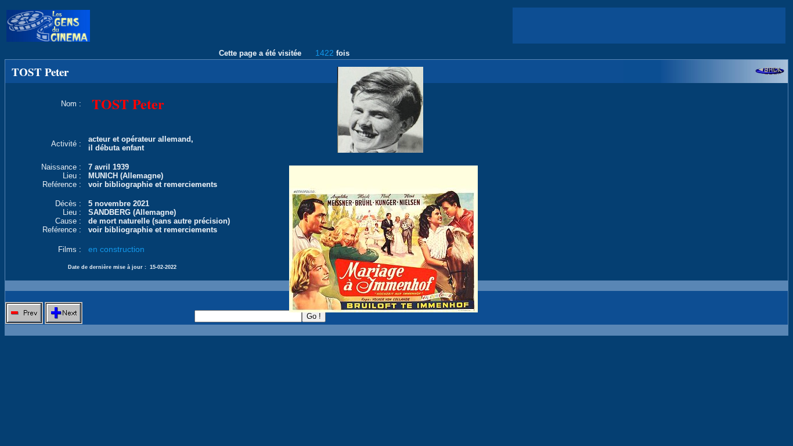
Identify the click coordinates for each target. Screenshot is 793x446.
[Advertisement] (649, 25)
